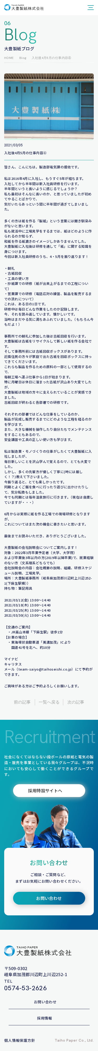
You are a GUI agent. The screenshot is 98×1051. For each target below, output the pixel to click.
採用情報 (44, 1018)
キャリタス (13, 664)
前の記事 (22, 702)
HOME (9, 58)
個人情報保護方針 (19, 1040)
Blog (22, 58)
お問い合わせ (45, 1001)
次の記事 (75, 702)
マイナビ (11, 658)
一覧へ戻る (49, 702)
